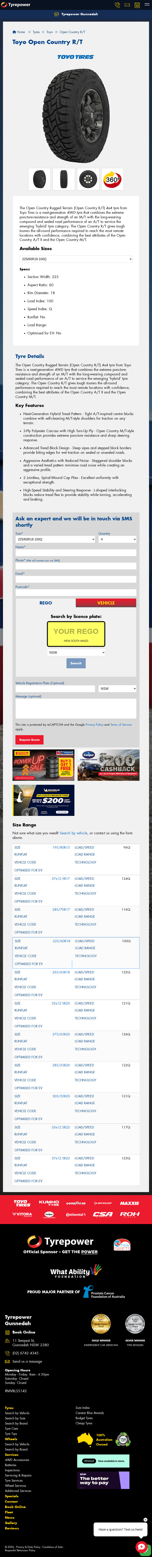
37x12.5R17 (61, 879)
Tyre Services (14, 1480)
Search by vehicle (73, 833)
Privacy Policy (94, 725)
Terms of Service (121, 725)
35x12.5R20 (61, 1003)
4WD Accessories (17, 1460)
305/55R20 (61, 1096)
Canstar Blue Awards (90, 1413)
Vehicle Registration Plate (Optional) (39, 683)
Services (11, 1454)
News (9, 1517)
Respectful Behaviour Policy (20, 1550)
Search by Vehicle (17, 1413)
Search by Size (15, 1418)
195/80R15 (61, 847)
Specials (11, 1496)
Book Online (15, 1507)
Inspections (12, 1470)
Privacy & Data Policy (28, 1547)
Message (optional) (28, 696)
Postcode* (22, 587)
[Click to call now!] (117, 5)
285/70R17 (61, 910)
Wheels (11, 1439)
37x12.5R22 (61, 1158)
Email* (20, 574)
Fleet (9, 1512)
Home (20, 32)
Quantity (104, 533)
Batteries (10, 1465)
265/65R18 (61, 972)
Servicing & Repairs (18, 1475)
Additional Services (18, 1491)
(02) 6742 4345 (25, 1353)
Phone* (37, 560)
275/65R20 (61, 1034)
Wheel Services (15, 1486)
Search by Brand (16, 1423)
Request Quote (29, 740)
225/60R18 (61, 941)
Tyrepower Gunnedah (79, 14)
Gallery (11, 1523)
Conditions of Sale (52, 1547)
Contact (11, 1501)
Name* (20, 547)
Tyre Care (11, 1429)
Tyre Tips (11, 1434)
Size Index (83, 1408)
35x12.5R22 (61, 1127)
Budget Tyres (84, 1418)
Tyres (9, 1408)
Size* (19, 533)
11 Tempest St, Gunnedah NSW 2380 (30, 1343)
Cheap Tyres (84, 1423)
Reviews (12, 1528)
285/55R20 (61, 1065)
